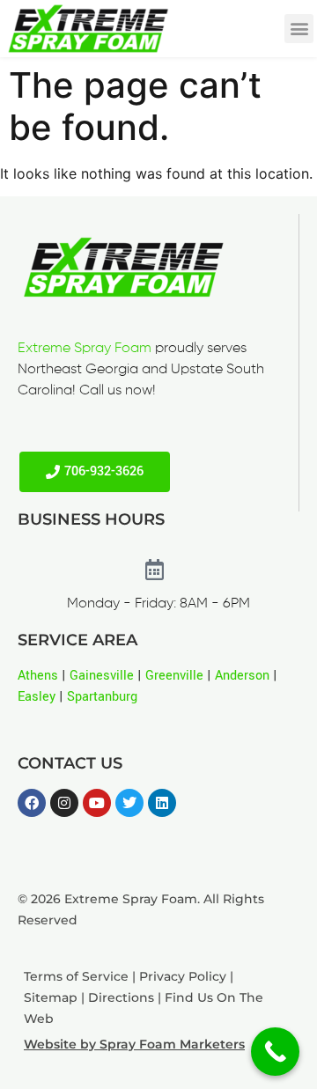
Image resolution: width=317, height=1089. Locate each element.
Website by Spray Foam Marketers (134, 1044)
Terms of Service (76, 976)
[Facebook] (32, 803)
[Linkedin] (162, 803)
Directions (121, 997)
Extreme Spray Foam (84, 349)
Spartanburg (102, 697)
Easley (36, 697)
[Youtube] (97, 803)
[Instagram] (64, 803)
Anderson (242, 675)
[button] (298, 28)
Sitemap (50, 997)
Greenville (174, 675)
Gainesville (102, 675)
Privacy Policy (182, 976)
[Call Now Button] (275, 1051)
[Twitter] (129, 803)
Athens (38, 675)
